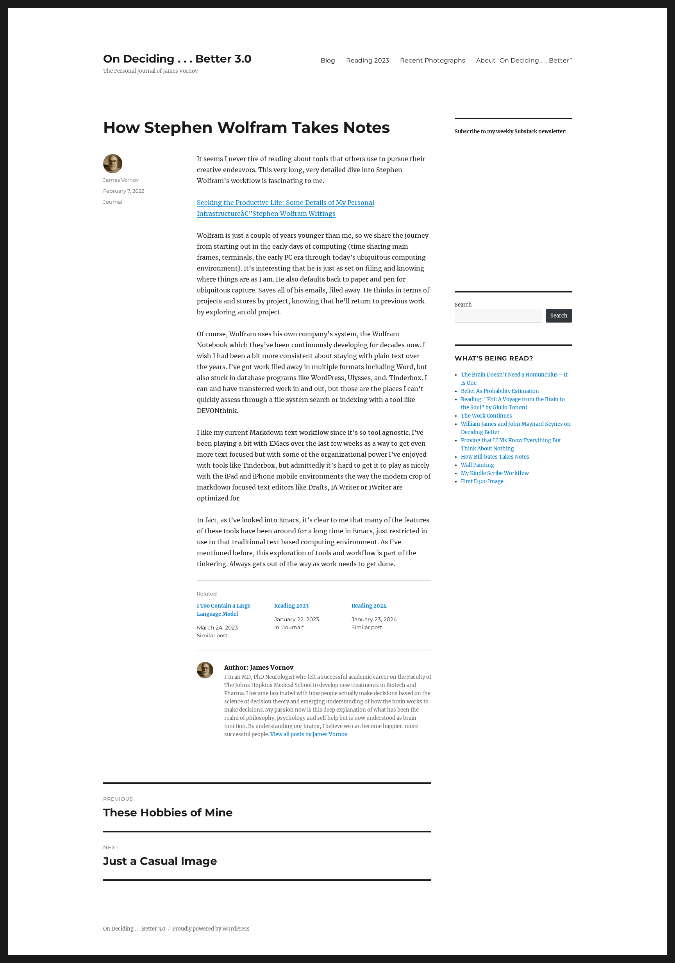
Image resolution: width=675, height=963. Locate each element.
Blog (328, 60)
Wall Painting (477, 465)
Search (463, 304)
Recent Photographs (432, 60)
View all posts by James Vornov (308, 734)
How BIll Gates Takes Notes (495, 457)
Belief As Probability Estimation (500, 391)
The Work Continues (486, 415)
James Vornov (121, 180)
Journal (113, 202)
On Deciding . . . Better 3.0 (177, 58)
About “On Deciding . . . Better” (524, 60)
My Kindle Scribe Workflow (495, 473)
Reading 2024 (369, 606)
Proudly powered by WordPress (211, 928)
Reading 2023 (367, 60)
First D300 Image (482, 481)
